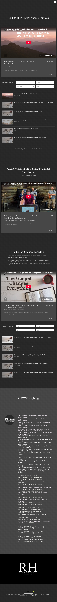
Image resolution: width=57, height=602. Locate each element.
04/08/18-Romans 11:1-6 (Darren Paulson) (30, 513)
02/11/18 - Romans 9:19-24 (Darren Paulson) (30, 531)
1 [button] (22, 148)
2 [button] (24, 148)
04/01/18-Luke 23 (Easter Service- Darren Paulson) (32, 514)
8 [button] (32, 148)
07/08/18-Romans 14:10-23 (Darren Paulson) (30, 481)
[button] (28, 592)
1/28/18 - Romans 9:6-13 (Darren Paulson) (30, 536)
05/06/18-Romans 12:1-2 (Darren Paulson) (30, 504)
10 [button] (36, 148)
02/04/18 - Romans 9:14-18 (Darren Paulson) (30, 533)
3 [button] (26, 148)
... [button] (30, 148)
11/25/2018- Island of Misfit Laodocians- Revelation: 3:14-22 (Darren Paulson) (34, 443)
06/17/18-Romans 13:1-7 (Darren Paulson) (30, 489)
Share (51, 74)
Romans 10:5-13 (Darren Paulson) (33, 523)
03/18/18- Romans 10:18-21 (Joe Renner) (29, 519)
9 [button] (34, 148)
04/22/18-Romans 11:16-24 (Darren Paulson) (30, 509)
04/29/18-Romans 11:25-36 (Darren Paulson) (30, 508)
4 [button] (28, 148)
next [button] (40, 148)
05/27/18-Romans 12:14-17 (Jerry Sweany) (30, 498)
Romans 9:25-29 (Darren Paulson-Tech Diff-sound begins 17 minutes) (35, 528)
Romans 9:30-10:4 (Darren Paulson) (34, 526)
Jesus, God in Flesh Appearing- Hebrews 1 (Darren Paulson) (35, 440)
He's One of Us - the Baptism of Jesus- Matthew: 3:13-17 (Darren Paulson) (35, 450)
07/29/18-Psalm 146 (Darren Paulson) (28, 476)
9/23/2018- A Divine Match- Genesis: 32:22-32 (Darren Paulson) (33, 471)
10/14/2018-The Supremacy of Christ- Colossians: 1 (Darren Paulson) (34, 465)
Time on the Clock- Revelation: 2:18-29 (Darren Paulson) (34, 458)
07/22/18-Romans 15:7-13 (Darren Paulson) (30, 477)
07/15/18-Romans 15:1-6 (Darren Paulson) (30, 479)
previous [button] (17, 148)
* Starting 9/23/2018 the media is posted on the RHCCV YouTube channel (28, 401)
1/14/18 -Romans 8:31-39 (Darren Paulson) (30, 539)
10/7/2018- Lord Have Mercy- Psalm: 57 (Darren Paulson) (34, 467)
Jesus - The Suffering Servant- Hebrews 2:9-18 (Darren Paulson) (34, 436)
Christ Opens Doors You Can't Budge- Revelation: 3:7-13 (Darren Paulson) (35, 446)
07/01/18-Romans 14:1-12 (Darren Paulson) (30, 484)
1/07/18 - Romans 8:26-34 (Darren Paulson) (30, 541)
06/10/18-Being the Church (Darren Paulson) (30, 491)
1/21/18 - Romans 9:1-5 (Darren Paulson (29, 538)
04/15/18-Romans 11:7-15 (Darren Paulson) (30, 511)
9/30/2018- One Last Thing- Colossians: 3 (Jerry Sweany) (33, 469)
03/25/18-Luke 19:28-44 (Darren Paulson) (29, 518)
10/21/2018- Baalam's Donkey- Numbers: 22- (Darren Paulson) (33, 461)
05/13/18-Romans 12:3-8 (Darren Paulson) (30, 503)
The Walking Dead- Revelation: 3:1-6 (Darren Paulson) (34, 453)
